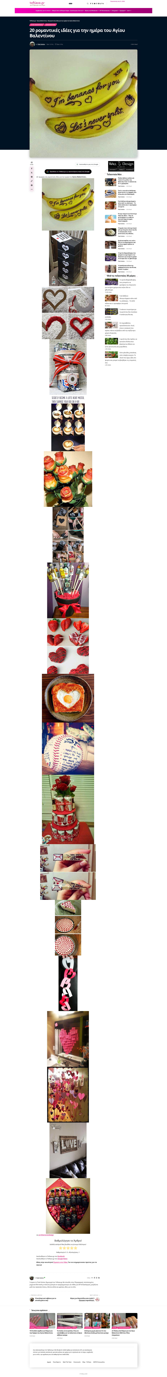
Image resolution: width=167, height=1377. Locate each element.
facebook (61, 1256)
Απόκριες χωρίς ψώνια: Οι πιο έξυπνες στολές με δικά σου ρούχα (96, 1332)
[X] (92, 3)
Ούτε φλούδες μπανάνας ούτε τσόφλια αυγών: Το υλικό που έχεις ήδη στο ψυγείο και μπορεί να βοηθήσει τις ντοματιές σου (120, 358)
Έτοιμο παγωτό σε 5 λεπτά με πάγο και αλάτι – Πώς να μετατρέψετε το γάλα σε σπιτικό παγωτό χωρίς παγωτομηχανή (127, 217)
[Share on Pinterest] (32, 177)
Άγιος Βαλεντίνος (37, 25)
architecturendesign (46, 1235)
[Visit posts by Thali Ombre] (32, 1278)
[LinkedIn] (99, 1278)
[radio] (60, 1248)
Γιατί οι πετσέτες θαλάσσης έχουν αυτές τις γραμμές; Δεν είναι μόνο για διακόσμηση (127, 192)
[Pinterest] (99, 3)
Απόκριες (88, 1327)
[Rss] (103, 3)
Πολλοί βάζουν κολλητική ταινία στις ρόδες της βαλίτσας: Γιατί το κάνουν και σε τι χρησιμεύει (127, 180)
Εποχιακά (96, 1327)
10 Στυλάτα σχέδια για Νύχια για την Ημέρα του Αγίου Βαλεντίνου (41, 1332)
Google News (62, 1259)
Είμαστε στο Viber (60, 1262)
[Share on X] (32, 173)
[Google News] (95, 3)
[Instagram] (97, 3)
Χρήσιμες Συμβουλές (64, 1327)
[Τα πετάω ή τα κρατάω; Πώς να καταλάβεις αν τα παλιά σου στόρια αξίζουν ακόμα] (70, 1320)
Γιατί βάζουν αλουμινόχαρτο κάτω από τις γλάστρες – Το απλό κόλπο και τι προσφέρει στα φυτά (127, 204)
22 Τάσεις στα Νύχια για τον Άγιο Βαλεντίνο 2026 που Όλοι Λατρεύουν (123, 1333)
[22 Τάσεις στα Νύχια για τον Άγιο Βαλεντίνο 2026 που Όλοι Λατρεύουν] (124, 1320)
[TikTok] (101, 3)
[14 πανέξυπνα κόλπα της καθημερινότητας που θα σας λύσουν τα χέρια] (110, 269)
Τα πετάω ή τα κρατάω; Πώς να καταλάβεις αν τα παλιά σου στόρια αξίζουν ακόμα (69, 1333)
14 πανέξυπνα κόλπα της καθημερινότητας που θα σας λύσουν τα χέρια (127, 267)
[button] (80, 3)
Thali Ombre (41, 44)
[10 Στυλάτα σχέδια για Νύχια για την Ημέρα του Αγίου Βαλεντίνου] (42, 1320)
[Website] (92, 1278)
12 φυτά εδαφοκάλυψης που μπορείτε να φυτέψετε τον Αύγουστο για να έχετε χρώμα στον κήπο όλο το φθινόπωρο (120, 285)
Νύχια (32, 1327)
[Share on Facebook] (32, 168)
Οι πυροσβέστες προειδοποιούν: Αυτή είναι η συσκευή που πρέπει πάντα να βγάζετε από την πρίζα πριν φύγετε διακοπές (120, 328)
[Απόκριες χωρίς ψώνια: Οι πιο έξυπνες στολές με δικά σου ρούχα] (97, 1320)
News (74, 1327)
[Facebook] (90, 3)
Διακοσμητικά (50, 25)
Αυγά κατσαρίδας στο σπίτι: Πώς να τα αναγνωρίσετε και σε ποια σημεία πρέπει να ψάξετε (127, 243)
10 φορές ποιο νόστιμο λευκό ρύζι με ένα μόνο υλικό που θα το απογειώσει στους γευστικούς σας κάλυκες (127, 230)
